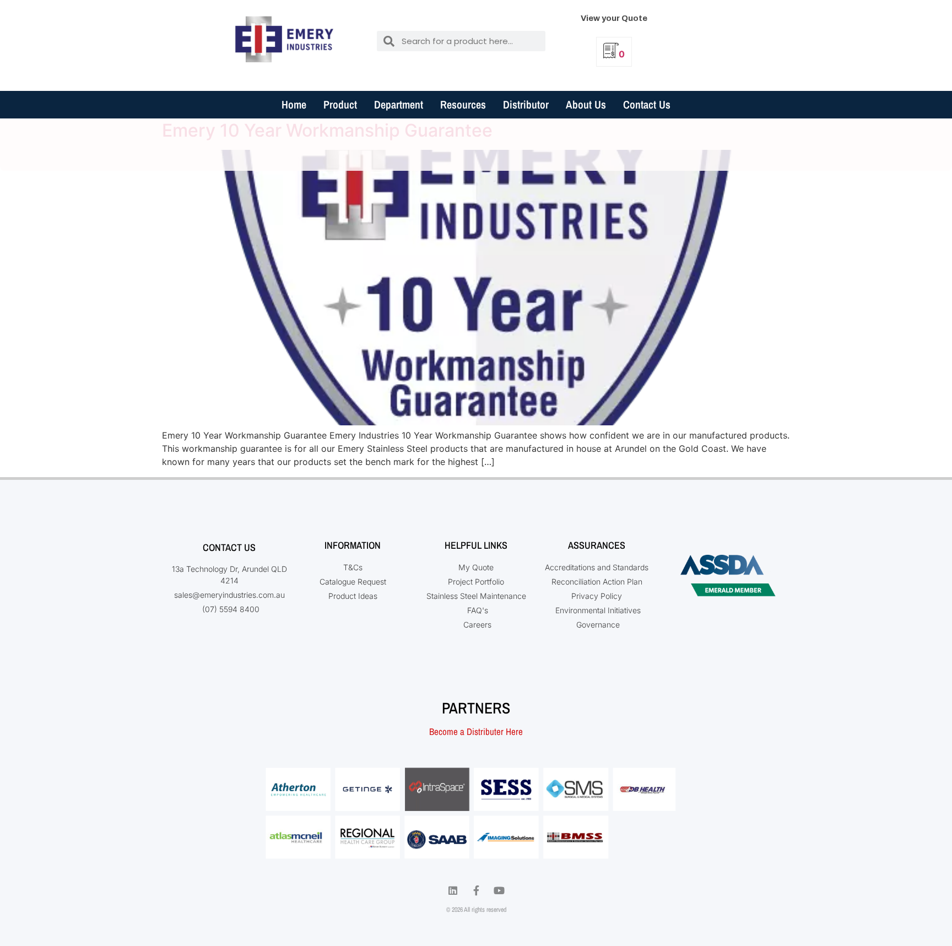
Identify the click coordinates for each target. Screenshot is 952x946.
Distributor (526, 104)
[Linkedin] (453, 890)
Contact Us (646, 104)
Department (398, 104)
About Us (586, 104)
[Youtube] (499, 890)
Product (340, 104)
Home (294, 104)
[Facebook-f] (476, 890)
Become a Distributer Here (476, 731)
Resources (463, 104)
